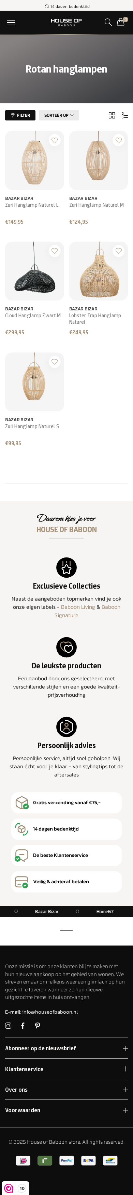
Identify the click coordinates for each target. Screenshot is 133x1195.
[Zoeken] (108, 22)
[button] (11, 22)
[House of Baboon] (66, 22)
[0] (120, 21)
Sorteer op (56, 115)
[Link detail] (8, 1026)
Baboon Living (78, 607)
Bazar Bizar (19, 198)
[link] (57, 911)
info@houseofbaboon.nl (41, 1012)
